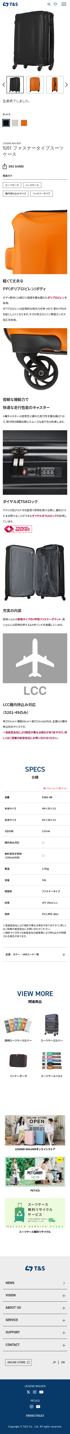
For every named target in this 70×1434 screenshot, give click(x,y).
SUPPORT (13, 1332)
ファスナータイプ (41, 193)
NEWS (10, 1283)
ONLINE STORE (16, 1362)
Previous (3, 85)
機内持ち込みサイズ (15, 193)
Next (66, 85)
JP (54, 1362)
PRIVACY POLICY (35, 1415)
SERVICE (12, 1320)
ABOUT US (13, 1307)
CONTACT (13, 1345)
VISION (11, 1295)
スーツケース (12, 185)
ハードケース (32, 185)
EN (63, 1362)
